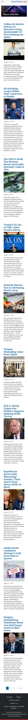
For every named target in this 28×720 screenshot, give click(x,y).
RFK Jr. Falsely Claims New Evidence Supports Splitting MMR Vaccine (14, 411)
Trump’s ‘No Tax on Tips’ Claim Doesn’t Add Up (13, 227)
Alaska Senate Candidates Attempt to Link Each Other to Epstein (12, 553)
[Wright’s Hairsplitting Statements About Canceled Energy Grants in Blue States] (14, 643)
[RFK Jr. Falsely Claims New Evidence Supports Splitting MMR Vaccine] (14, 429)
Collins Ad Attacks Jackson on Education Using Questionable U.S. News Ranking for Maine (14, 31)
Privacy (18, 697)
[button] (2, 11)
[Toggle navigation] (2, 1)
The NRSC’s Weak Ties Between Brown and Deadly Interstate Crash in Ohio (14, 164)
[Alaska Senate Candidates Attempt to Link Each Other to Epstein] (14, 571)
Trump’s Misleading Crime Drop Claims (13, 352)
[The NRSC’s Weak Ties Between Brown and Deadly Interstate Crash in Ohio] (14, 182)
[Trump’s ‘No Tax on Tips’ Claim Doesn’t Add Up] (14, 243)
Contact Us (14, 703)
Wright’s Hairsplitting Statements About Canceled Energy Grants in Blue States (13, 624)
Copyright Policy (14, 700)
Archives (9, 697)
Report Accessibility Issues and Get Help (14, 707)
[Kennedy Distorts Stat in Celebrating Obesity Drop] (14, 303)
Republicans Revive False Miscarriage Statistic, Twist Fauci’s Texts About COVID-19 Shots (12, 479)
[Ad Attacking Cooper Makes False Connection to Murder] (14, 109)
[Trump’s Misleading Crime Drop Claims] (14, 367)
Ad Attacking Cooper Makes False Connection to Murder (13, 92)
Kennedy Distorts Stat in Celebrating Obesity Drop (14, 288)
